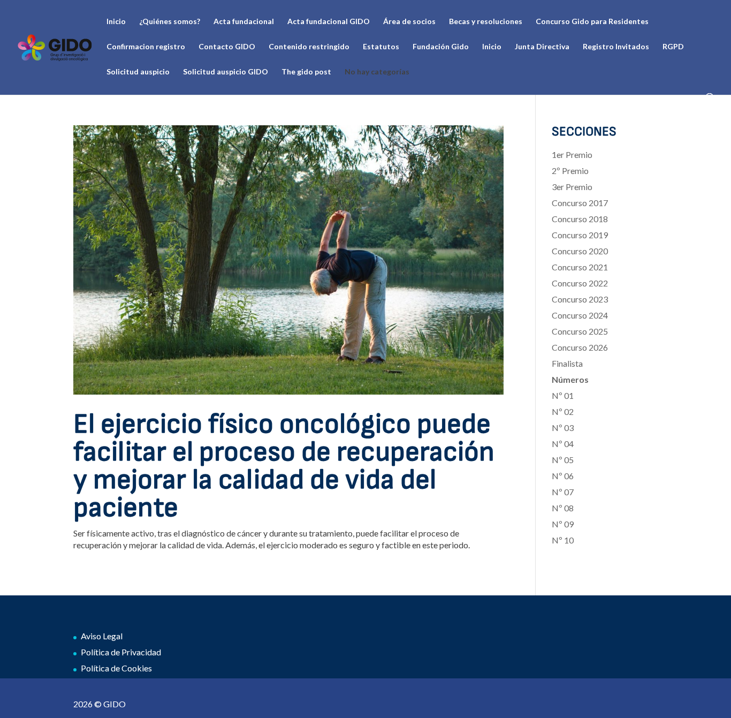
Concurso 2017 (580, 203)
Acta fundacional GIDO (328, 22)
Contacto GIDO (227, 47)
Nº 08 (563, 508)
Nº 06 (563, 476)
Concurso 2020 (580, 251)
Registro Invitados (616, 47)
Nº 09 (563, 524)
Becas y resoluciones (485, 22)
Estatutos (381, 47)
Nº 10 (563, 540)
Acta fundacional (244, 22)
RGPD (673, 47)
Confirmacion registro (145, 47)
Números (570, 379)
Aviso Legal (102, 636)
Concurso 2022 (580, 283)
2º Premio (570, 170)
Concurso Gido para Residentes (592, 22)
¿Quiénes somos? (169, 22)
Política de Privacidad (121, 652)
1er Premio (572, 154)
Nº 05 (563, 460)
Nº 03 (563, 427)
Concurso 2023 (580, 299)
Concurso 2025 (580, 331)
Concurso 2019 (580, 235)
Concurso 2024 (580, 315)
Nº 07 (563, 492)
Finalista (567, 363)
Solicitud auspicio (138, 72)
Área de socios (409, 22)
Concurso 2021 (580, 267)
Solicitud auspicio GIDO (225, 72)
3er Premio (572, 187)
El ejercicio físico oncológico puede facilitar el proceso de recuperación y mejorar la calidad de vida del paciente (283, 466)
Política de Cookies (116, 668)
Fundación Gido (441, 47)
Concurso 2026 (580, 347)
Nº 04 (563, 444)
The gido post (306, 72)
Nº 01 (563, 395)
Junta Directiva (542, 47)
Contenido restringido (309, 47)
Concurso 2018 (580, 219)
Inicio (116, 22)
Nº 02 (563, 411)
